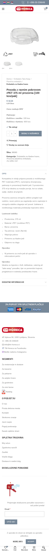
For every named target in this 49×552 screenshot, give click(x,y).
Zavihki (5, 452)
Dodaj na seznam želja (19, 145)
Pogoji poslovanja (9, 426)
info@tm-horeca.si (12, 345)
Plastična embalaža (14, 82)
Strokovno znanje (9, 417)
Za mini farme (7, 387)
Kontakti (5, 413)
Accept (31, 542)
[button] (44, 37)
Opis (4, 174)
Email (7, 509)
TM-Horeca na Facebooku (15, 348)
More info (18, 542)
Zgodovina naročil (9, 448)
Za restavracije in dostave (12, 364)
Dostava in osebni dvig (11, 461)
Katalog (9, 392)
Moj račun (6, 443)
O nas (4, 404)
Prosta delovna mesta (11, 408)
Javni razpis (7, 422)
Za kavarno (6, 369)
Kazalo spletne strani (10, 431)
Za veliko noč (12, 161)
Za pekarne (6, 374)
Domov (9, 79)
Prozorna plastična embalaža (19, 159)
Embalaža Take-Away (22, 79)
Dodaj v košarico (30, 133)
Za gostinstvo (7, 383)
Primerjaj (13, 140)
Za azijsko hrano (9, 378)
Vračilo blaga (7, 457)
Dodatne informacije (13, 282)
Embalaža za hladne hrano (17, 84)
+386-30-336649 (37, 2)
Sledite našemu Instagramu (15, 352)
